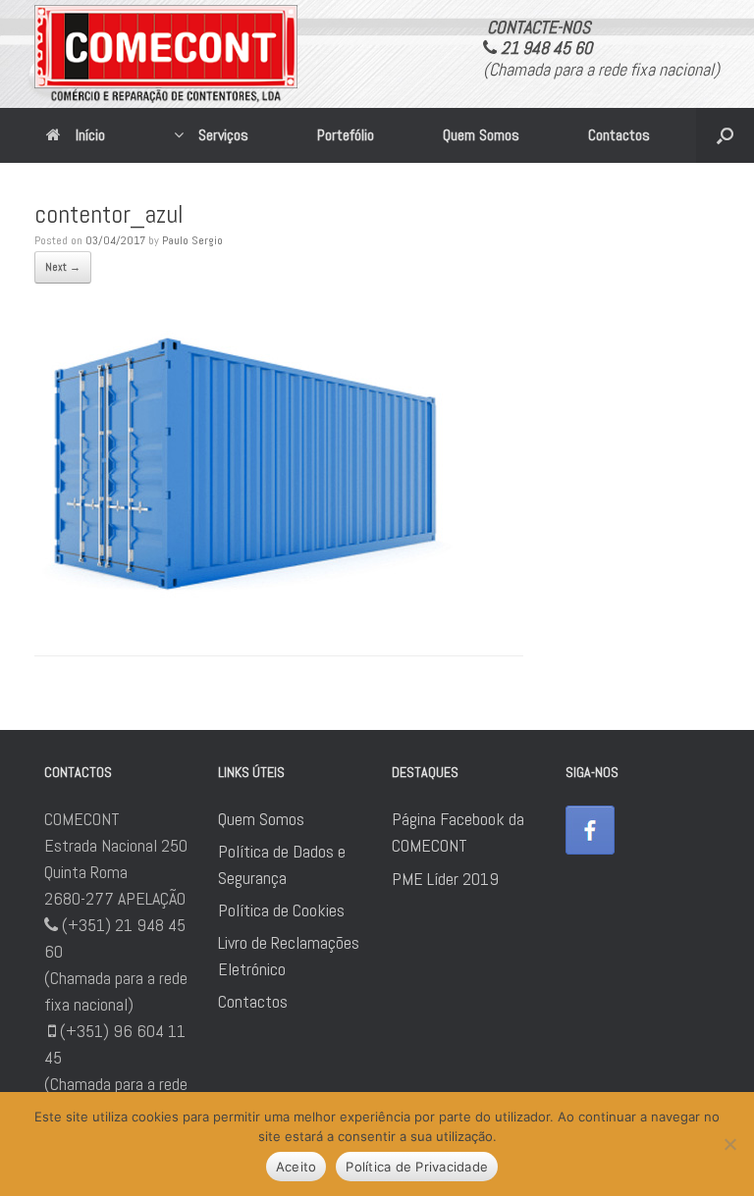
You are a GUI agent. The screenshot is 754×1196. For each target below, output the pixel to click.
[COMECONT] (165, 54)
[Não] (729, 1144)
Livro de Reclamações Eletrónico (288, 955)
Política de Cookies (281, 910)
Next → (63, 267)
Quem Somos (481, 135)
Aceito (296, 1166)
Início (90, 135)
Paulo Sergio (192, 240)
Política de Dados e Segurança (282, 864)
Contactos (619, 135)
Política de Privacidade (417, 1166)
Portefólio (345, 135)
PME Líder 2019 (445, 878)
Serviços (223, 135)
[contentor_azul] (245, 601)
